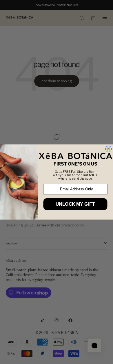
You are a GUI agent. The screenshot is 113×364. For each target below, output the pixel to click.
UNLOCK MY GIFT (75, 204)
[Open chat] (94, 345)
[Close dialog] (108, 149)
